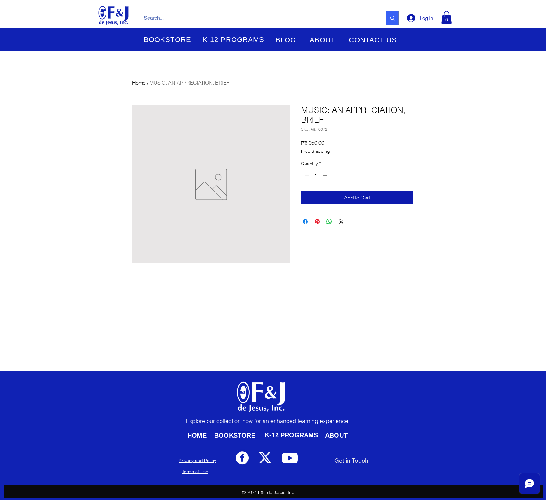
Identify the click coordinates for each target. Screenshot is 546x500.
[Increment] (325, 175)
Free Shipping (315, 151)
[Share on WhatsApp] (329, 221)
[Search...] (392, 18)
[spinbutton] (315, 175)
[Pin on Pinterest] (317, 221)
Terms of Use (195, 471)
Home (139, 83)
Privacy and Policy (197, 460)
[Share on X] (341, 221)
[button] (167, 40)
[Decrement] (306, 175)
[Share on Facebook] (305, 221)
